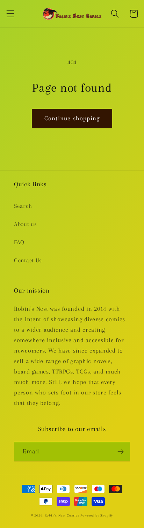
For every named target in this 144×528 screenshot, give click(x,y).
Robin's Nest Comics (62, 515)
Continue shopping (72, 118)
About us (25, 224)
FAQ (19, 242)
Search (23, 206)
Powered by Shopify (96, 515)
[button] (10, 14)
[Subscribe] (120, 451)
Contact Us (28, 260)
